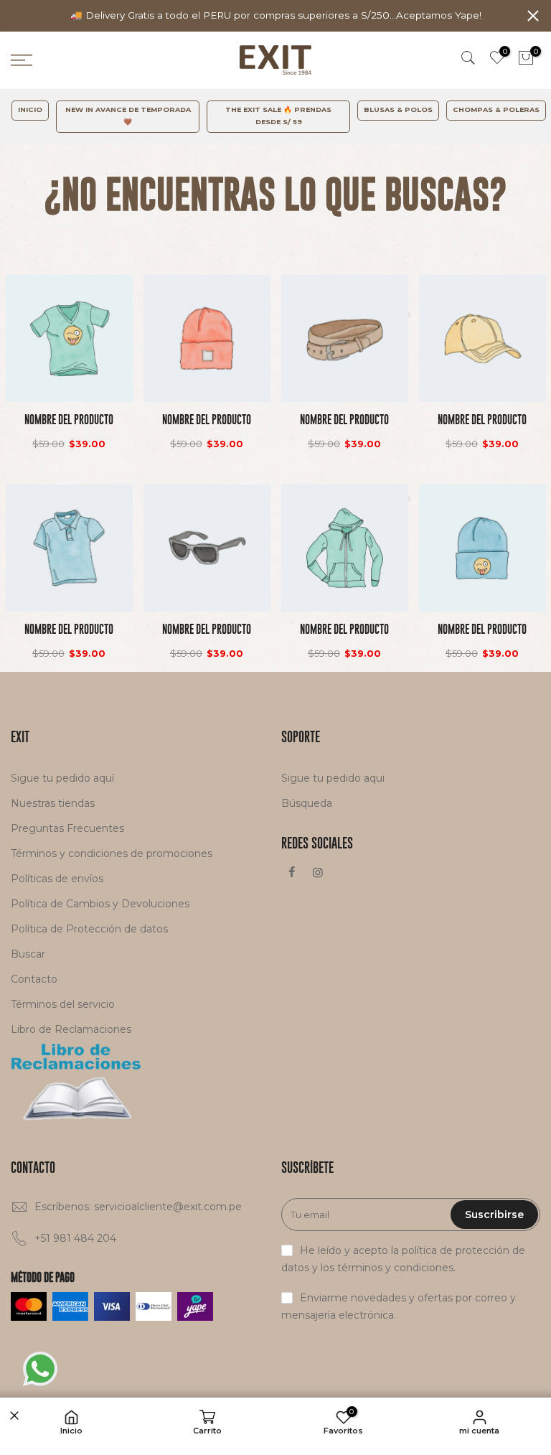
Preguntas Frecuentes (67, 828)
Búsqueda (306, 803)
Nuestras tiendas (53, 803)
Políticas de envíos (57, 878)
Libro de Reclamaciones (71, 1029)
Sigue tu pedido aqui (333, 778)
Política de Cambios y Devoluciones (100, 903)
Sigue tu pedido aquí (62, 778)
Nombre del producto (68, 419)
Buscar (28, 954)
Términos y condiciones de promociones (111, 853)
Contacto (34, 979)
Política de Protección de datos (89, 928)
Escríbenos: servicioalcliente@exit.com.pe (138, 1206)
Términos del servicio (63, 1004)
